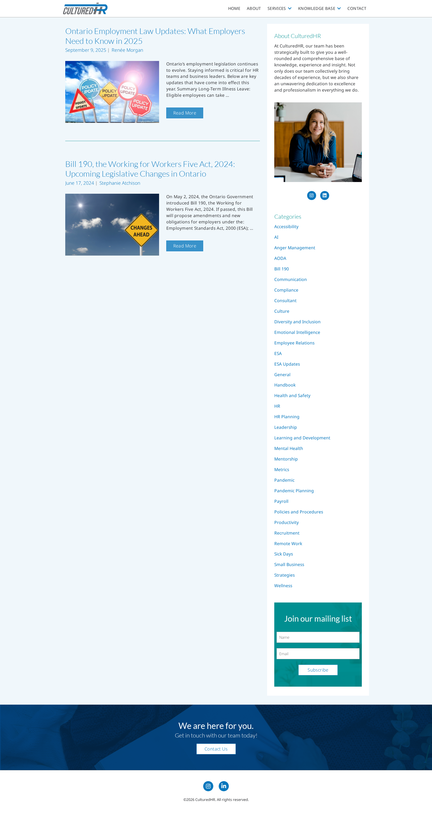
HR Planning (286, 417)
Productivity (286, 522)
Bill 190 (281, 269)
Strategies (284, 575)
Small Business (289, 564)
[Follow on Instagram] (208, 786)
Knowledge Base (316, 8)
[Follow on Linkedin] (224, 786)
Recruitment (286, 533)
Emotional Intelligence (297, 332)
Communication (290, 279)
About (254, 8)
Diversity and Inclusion (297, 322)
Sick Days (283, 554)
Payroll (281, 501)
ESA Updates (287, 364)
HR (277, 406)
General (282, 375)
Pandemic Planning (294, 491)
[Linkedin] (324, 195)
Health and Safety (292, 395)
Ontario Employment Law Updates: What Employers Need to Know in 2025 (155, 36)
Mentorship (286, 459)
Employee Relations (294, 343)
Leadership (285, 427)
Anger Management (294, 248)
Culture (281, 311)
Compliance (286, 290)
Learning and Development (302, 438)
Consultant (285, 300)
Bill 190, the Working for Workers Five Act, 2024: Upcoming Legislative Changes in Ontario (150, 169)
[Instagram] (311, 195)
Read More (184, 113)
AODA (280, 258)
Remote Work (288, 543)
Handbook (285, 385)
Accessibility (286, 226)
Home (234, 8)
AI (276, 237)
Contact (356, 8)
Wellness (283, 586)
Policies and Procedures (298, 512)
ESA (278, 353)
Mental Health (288, 448)
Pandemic (284, 480)
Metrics (281, 469)
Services (277, 8)
